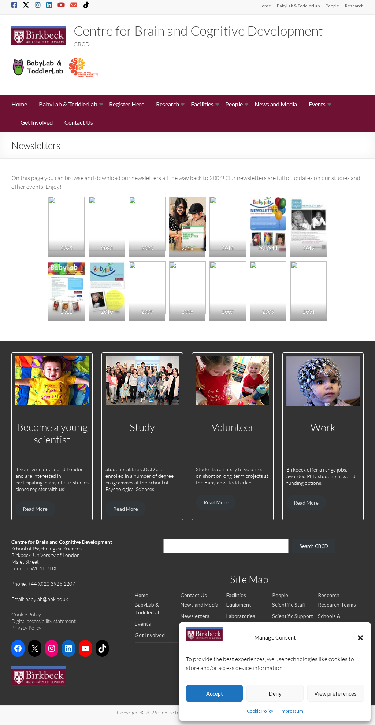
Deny (275, 693)
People (332, 5)
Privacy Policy (26, 628)
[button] (360, 637)
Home (265, 5)
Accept (214, 693)
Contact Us (78, 122)
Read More (35, 509)
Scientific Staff (289, 604)
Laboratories (240, 616)
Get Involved (37, 122)
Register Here (126, 103)
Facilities (202, 103)
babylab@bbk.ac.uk (46, 599)
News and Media (276, 103)
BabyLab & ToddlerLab (298, 5)
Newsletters (195, 616)
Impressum (292, 711)
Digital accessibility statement (43, 621)
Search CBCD (314, 546)
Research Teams (337, 604)
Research (354, 5)
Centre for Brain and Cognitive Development (198, 30)
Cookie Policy (260, 711)
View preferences (335, 693)
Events (317, 103)
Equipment (238, 604)
